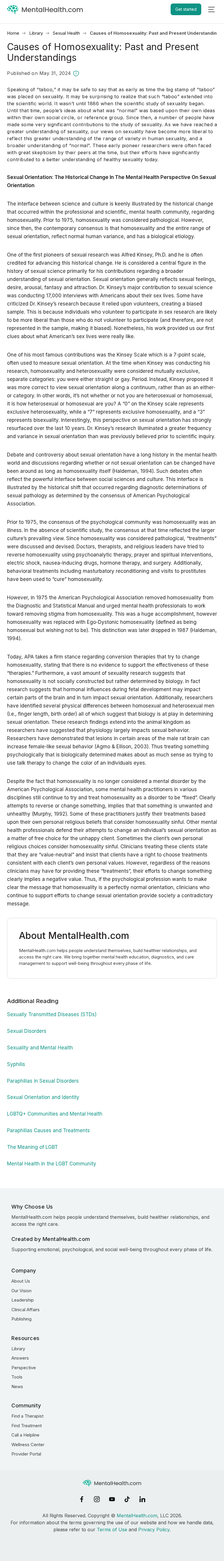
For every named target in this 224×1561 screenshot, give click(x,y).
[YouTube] (112, 1499)
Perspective (23, 1367)
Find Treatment (26, 1425)
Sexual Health (66, 33)
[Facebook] (81, 1499)
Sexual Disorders (26, 1031)
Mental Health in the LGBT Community (51, 1164)
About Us (20, 1281)
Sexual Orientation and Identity (43, 1097)
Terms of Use (112, 1529)
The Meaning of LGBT (32, 1147)
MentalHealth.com (137, 1515)
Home (13, 33)
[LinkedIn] (142, 1499)
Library (36, 33)
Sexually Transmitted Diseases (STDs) (52, 1014)
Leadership (22, 1300)
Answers (20, 1358)
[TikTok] (127, 1499)
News (17, 1386)
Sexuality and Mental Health (40, 1048)
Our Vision (21, 1290)
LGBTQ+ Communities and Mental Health (54, 1114)
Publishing (21, 1319)
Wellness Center (27, 1444)
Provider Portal (26, 1454)
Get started (186, 9)
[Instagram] (96, 1499)
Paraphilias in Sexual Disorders (43, 1081)
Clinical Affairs (25, 1309)
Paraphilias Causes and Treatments (48, 1130)
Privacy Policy (153, 1529)
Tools (16, 1377)
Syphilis (16, 1064)
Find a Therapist (27, 1416)
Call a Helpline (25, 1435)
